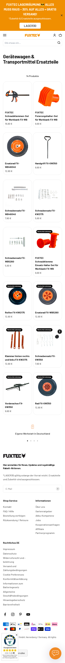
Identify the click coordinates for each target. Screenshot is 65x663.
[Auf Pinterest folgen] (20, 614)
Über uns (40, 506)
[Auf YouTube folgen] (28, 614)
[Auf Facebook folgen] (5, 614)
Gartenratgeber (44, 511)
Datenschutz (9, 553)
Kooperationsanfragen (48, 524)
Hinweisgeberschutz (14, 600)
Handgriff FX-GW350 (46, 163)
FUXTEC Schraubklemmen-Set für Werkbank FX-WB (17, 116)
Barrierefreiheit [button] (11, 604)
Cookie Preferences (13, 574)
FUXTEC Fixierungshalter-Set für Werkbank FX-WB (46, 116)
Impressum (9, 549)
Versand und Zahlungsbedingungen (15, 568)
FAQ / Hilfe (8, 511)
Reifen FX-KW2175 (15, 312)
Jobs (38, 520)
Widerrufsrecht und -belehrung (14, 559)
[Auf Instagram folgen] (13, 614)
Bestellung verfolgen (14, 515)
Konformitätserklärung (15, 578)
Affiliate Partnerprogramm (45, 531)
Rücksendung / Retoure (15, 520)
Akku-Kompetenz (45, 515)
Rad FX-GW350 (43, 403)
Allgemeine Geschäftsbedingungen (15, 593)
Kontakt (7, 506)
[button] (59, 331)
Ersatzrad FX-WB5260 (46, 312)
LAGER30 (30, 26)
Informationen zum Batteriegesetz (13, 585)
